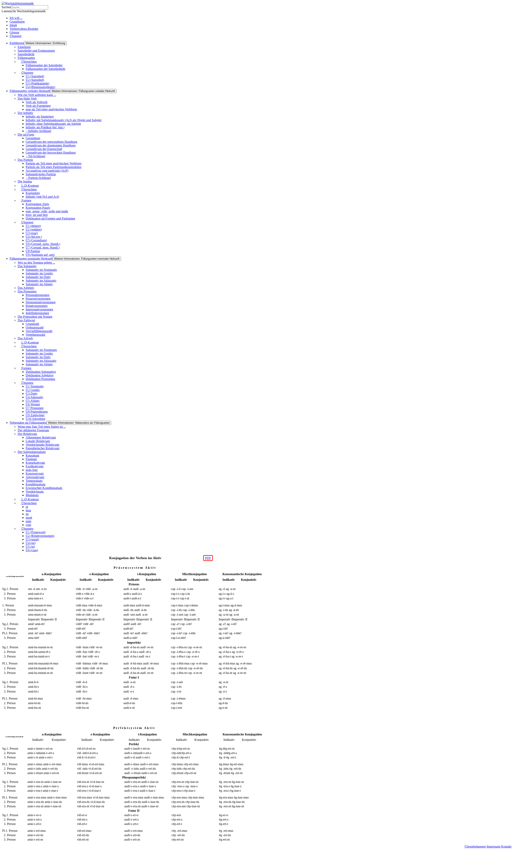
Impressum (493, 846)
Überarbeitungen (475, 846)
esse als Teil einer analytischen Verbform (51, 109)
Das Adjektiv (26, 287)
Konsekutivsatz (35, 462)
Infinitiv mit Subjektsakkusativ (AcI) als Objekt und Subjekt (63, 120)
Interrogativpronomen (39, 309)
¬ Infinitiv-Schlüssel (38, 131)
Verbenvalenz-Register (24, 28)
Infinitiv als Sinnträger (40, 116)
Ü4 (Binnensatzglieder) (40, 87)
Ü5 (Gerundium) (36, 240)
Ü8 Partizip (33, 251)
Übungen (15, 36)
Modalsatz (32, 495)
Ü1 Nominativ (35, 386)
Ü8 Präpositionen (37, 411)
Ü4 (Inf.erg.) (34, 236)
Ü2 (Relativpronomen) (40, 535)
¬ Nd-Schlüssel (35, 156)
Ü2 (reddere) (34, 229)
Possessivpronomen (38, 298)
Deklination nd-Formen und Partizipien (50, 218)
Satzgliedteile (26, 54)
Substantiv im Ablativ (39, 284)
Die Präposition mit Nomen (35, 316)
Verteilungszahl (35, 334)
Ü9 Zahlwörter (35, 415)
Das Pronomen (27, 291)
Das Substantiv (27, 266)
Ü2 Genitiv (33, 390)
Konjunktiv (33, 193)
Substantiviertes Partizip (41, 174)
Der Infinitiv (25, 113)
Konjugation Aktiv (37, 204)
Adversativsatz (35, 477)
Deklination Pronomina (40, 379)
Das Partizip (25, 159)
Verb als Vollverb (36, 102)
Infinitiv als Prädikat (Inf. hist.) (45, 127)
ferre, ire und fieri (37, 215)
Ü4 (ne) (30, 543)
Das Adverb (25, 338)
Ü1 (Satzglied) (35, 76)
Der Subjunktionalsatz (32, 452)
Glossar (14, 32)
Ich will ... (16, 18)
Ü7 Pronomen (34, 408)
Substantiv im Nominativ (41, 269)
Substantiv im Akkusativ (41, 280)
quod (29, 517)
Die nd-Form (26, 134)
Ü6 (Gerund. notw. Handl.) (43, 244)
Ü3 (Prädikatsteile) (37, 83)
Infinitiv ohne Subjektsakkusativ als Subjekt (53, 123)
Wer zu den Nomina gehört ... (36, 262)
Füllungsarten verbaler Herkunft (30, 91)
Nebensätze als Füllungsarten (28, 422)
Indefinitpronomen (37, 313)
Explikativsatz (34, 466)
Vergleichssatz (35, 491)
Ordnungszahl (34, 327)
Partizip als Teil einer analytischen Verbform (53, 163)
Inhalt (13, 25)
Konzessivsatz (35, 473)
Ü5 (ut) (30, 546)
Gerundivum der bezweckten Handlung (51, 152)
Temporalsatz (34, 480)
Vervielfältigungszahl (39, 331)
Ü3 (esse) (32, 233)
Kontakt (506, 846)
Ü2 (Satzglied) (35, 80)
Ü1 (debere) (33, 226)
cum (28, 524)
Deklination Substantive (41, 371)
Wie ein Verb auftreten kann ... (37, 95)
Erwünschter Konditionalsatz (44, 488)
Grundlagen (17, 21)
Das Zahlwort (26, 320)
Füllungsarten (26, 57)
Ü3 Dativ (31, 393)
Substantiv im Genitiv (39, 273)
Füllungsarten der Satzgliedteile (45, 69)
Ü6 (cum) (32, 550)
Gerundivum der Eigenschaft (44, 149)
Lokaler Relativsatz (38, 441)
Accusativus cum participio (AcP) (47, 170)
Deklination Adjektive (40, 375)
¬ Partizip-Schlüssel (38, 177)
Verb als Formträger (38, 105)
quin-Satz (32, 470)
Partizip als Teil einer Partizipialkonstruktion (53, 167)
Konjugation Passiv (38, 207)
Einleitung (24, 47)
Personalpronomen (37, 295)
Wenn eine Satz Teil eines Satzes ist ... (42, 426)
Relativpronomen (36, 306)
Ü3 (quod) (32, 539)
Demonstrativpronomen (41, 302)
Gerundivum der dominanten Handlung (51, 145)
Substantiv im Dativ (38, 277)
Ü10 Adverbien (35, 418)
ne (27, 514)
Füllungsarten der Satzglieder (44, 65)
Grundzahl (32, 324)
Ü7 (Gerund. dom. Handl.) (43, 247)
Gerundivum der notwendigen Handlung (51, 141)
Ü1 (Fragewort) (35, 532)
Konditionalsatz (35, 484)
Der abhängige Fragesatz (33, 430)
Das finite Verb (27, 98)
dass (28, 510)
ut (27, 506)
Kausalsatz (32, 455)
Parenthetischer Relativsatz (43, 448)
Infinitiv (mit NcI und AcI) (42, 196)
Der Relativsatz (27, 434)
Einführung (17, 43)
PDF (208, 558)
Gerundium (33, 138)
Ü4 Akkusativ (34, 397)
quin (28, 521)
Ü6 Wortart (33, 404)
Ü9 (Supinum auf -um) (40, 254)
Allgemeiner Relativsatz (41, 437)
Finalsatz (31, 459)
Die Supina (25, 181)
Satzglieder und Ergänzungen (36, 50)
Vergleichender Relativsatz (42, 444)
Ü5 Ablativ (33, 400)
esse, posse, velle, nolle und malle (47, 211)
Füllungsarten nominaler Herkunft (31, 258)
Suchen (6, 7)
